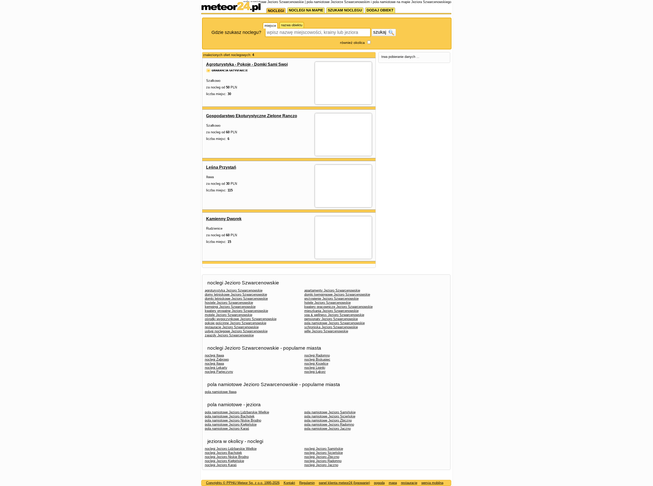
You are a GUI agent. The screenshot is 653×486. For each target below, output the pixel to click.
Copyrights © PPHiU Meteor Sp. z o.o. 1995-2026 (243, 483)
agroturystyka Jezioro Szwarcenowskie (233, 290)
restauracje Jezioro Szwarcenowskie (232, 327)
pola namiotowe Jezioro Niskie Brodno (233, 420)
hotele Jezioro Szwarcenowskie (327, 303)
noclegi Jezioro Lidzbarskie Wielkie (231, 449)
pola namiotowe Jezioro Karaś (227, 428)
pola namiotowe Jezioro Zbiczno (328, 420)
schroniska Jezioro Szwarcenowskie (331, 327)
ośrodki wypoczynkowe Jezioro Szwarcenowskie (241, 319)
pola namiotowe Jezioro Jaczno (327, 428)
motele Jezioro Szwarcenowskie (228, 315)
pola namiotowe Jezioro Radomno (329, 424)
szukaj (380, 32)
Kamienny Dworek (224, 219)
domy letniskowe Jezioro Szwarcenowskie (236, 294)
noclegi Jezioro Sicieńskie (323, 453)
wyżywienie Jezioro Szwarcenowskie (331, 298)
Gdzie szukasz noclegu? (236, 32)
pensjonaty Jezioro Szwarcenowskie (331, 319)
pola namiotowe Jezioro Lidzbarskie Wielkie (237, 412)
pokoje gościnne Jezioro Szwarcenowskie (235, 323)
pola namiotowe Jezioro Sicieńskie (329, 416)
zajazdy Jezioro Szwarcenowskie (229, 335)
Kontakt (289, 483)
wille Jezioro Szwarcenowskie (326, 331)
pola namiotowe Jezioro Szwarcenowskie (334, 323)
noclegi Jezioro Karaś (221, 465)
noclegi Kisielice (316, 363)
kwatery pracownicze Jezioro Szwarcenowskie (338, 307)
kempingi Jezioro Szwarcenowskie (230, 307)
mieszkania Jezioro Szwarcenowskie (331, 311)
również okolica (352, 43)
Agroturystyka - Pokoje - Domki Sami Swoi (247, 64)
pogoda (379, 483)
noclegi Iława (214, 355)
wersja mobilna (432, 483)
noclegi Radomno (317, 355)
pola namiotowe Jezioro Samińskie (330, 412)
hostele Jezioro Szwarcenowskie (229, 303)
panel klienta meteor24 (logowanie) (344, 483)
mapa (393, 483)
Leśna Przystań (221, 167)
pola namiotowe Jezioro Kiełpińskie (231, 424)
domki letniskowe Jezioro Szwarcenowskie (236, 298)
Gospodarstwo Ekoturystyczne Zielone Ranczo (251, 116)
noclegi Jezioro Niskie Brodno (227, 457)
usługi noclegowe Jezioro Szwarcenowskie (236, 331)
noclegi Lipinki (314, 368)
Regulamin (307, 483)
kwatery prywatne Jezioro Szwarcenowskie (236, 311)
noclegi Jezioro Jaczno (321, 465)
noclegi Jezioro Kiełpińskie (224, 461)
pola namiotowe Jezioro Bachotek (230, 416)
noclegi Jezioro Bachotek (223, 453)
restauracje (409, 483)
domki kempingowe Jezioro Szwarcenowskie (337, 294)
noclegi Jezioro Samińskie (323, 449)
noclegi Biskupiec (317, 359)
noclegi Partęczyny (219, 372)
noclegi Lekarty (216, 368)
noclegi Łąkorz (315, 372)
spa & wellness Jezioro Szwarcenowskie (334, 315)
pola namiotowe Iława (220, 392)
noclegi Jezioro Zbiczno (321, 457)
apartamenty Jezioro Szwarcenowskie (332, 290)
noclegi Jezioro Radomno (323, 461)
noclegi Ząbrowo (217, 359)
